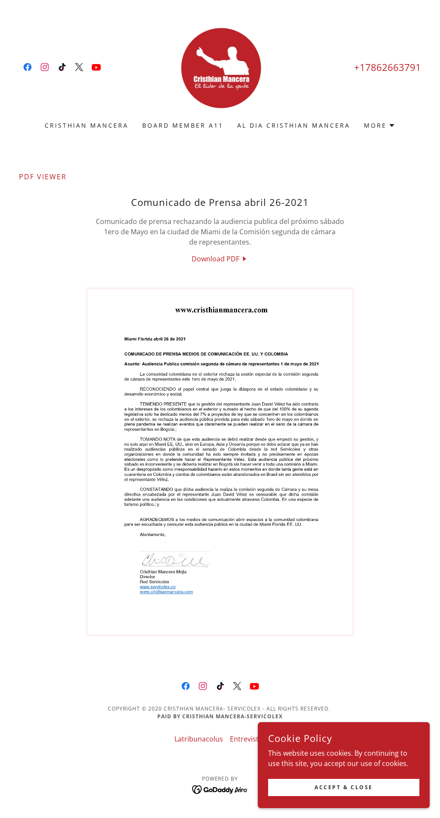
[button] (379, 125)
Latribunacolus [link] (198, 739)
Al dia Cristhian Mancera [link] (293, 125)
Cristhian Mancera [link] (86, 125)
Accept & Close (344, 787)
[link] (27, 67)
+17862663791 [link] (387, 67)
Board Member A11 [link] (182, 125)
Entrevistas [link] (248, 739)
